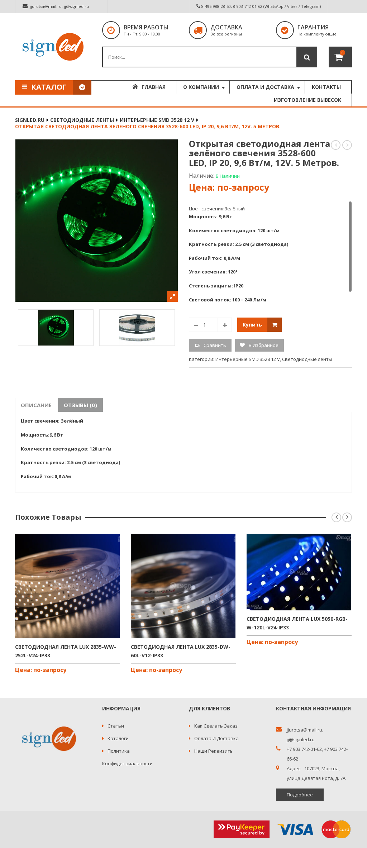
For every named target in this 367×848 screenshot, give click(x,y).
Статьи (116, 726)
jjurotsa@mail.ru (46, 6)
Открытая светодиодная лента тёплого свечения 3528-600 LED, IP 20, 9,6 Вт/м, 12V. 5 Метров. (336, 145)
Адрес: (294, 769)
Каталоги (118, 738)
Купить (252, 324)
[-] (196, 325)
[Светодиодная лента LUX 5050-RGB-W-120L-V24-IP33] (299, 572)
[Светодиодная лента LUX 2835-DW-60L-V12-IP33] (183, 586)
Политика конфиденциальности (127, 757)
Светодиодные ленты (82, 119)
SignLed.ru (29, 119)
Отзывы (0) (80, 405)
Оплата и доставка (216, 738)
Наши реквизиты (214, 751)
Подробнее (300, 794)
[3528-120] (137, 327)
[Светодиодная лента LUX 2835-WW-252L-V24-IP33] (67, 586)
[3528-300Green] (56, 327)
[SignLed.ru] (53, 47)
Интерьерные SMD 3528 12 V (157, 119)
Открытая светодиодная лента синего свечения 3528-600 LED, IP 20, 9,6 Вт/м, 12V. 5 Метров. (347, 145)
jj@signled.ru (76, 6)
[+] (225, 325)
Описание (36, 405)
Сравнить (215, 345)
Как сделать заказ (216, 726)
